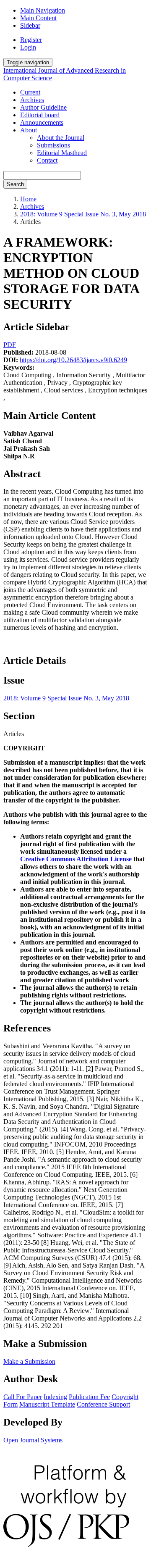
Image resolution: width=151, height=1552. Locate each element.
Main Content (38, 17)
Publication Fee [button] (89, 1396)
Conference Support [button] (103, 1404)
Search (15, 184)
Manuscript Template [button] (47, 1404)
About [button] (28, 130)
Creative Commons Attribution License (76, 859)
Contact (47, 160)
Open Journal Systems (32, 1440)
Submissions (53, 145)
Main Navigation (42, 10)
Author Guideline (43, 107)
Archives (32, 99)
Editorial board (40, 114)
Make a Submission (29, 1361)
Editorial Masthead (62, 152)
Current (30, 92)
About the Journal (60, 137)
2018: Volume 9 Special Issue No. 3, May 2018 (83, 214)
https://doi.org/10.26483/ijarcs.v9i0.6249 (73, 359)
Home (28, 199)
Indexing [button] (55, 1396)
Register (31, 39)
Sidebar (30, 25)
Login (28, 47)
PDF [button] (9, 344)
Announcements (41, 122)
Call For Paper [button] (22, 1396)
